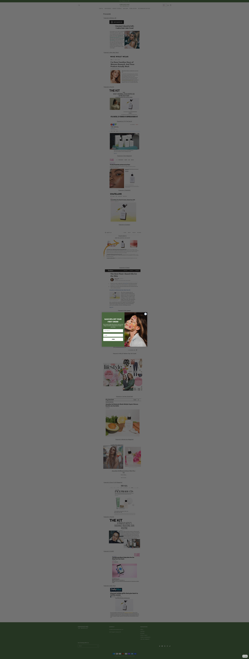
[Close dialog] (145, 314)
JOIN (113, 339)
